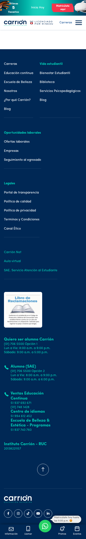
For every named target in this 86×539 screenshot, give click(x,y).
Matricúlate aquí (63, 8)
